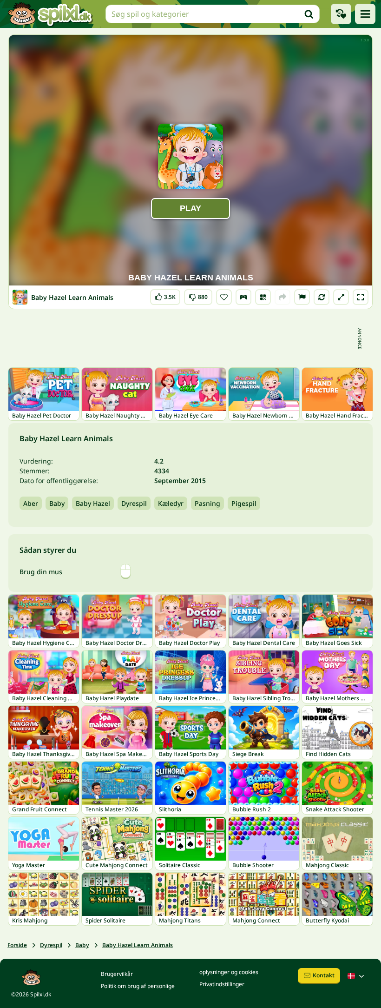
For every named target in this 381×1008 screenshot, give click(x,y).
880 (198, 295)
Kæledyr (171, 503)
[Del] (282, 297)
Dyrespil (134, 503)
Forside (17, 945)
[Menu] (365, 14)
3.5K (165, 295)
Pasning (207, 503)
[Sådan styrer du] (243, 297)
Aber (30, 503)
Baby (57, 503)
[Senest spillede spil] (341, 14)
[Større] (341, 297)
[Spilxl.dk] (50, 14)
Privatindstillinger (221, 984)
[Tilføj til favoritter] (224, 297)
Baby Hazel (93, 503)
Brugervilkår (117, 974)
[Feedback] (302, 297)
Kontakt (324, 975)
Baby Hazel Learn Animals (137, 945)
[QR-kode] (263, 297)
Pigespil (243, 503)
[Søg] (309, 14)
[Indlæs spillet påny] (321, 297)
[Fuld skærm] (360, 297)
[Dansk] (357, 976)
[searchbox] (212, 14)
